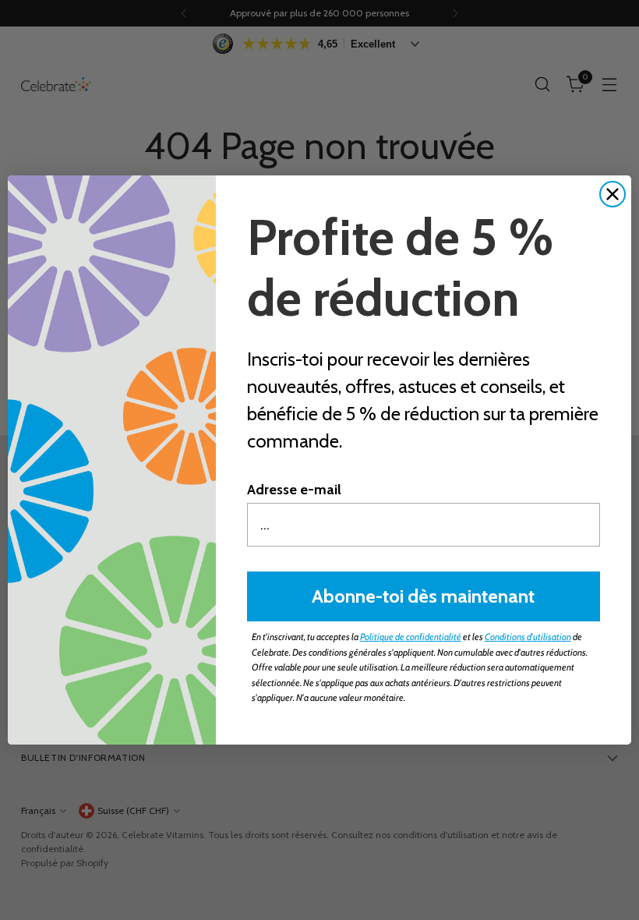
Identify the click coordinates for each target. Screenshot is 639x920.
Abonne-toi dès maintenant (423, 596)
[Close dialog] (612, 194)
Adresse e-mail (294, 489)
